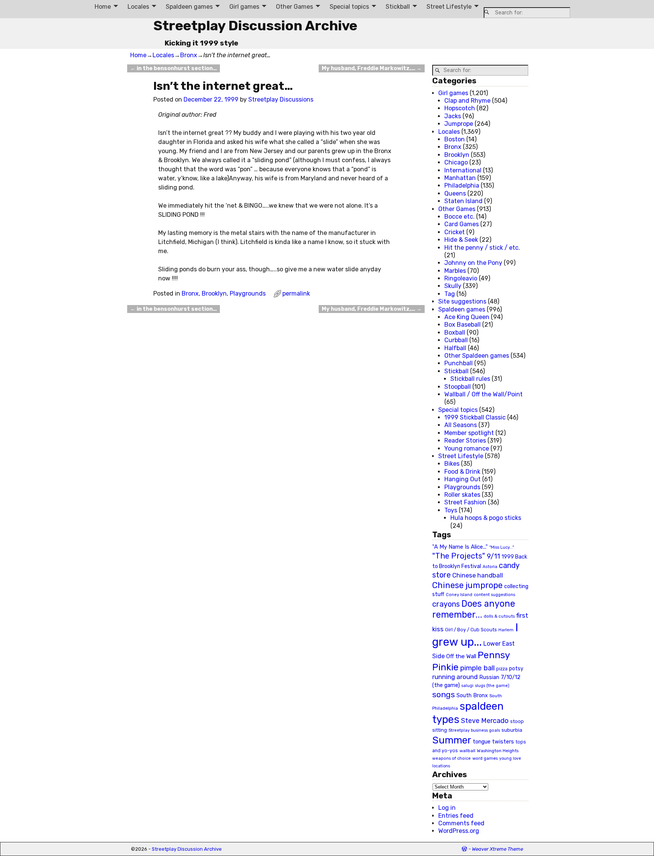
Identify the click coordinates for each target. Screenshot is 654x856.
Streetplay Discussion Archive (255, 25)
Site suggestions (462, 301)
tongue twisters (493, 741)
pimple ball (477, 668)
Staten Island (463, 201)
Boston (454, 139)
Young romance (466, 448)
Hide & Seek (461, 239)
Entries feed (455, 815)
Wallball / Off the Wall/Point (483, 394)
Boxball (454, 332)
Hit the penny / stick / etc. (482, 247)
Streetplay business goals (474, 730)
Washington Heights (498, 750)
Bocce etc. (459, 216)
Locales (138, 6)
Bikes (451, 463)
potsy (516, 668)
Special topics (349, 6)
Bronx (188, 55)
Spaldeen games (189, 6)
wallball (467, 750)
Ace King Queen (466, 317)
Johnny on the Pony (473, 262)
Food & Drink (462, 471)
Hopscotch (459, 108)
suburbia (511, 730)
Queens (455, 193)
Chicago (456, 162)
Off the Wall (461, 656)
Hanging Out (462, 479)
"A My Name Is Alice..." (460, 546)
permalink (296, 293)
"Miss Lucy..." (501, 547)
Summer (451, 740)
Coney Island (459, 594)
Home (103, 6)
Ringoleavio (460, 278)
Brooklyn (214, 293)
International (462, 170)
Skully (452, 286)
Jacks (452, 116)
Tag (449, 293)
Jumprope (458, 123)
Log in (447, 807)
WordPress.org (458, 830)
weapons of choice (451, 758)
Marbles (455, 270)
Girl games (244, 6)
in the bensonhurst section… (173, 68)
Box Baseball (462, 324)
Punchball (458, 363)
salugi (467, 685)
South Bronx (472, 695)
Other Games (294, 6)
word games (485, 758)
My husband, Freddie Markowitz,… (372, 68)
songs (443, 694)
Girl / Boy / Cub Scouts (471, 629)
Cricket (454, 232)
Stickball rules (470, 378)
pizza (502, 668)
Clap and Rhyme (467, 100)
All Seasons (460, 425)
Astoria (490, 566)
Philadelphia (461, 185)
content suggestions (494, 594)
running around (455, 677)
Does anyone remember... (473, 609)
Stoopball (457, 386)
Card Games (461, 224)
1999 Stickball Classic (475, 417)
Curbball (456, 340)
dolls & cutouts (499, 616)
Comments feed (461, 823)
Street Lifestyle (449, 6)
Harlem (506, 630)
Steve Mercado (485, 721)
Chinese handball (477, 575)
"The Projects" (458, 555)
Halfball (455, 348)
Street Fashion (465, 502)
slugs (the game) (492, 685)
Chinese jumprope (467, 585)
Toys (450, 510)
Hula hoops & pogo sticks (485, 517)
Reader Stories (465, 440)
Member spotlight (469, 433)
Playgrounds (248, 293)
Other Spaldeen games (476, 355)
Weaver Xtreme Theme (497, 849)
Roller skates (462, 494)
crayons (446, 604)
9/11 (493, 556)
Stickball (398, 6)
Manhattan (460, 178)
